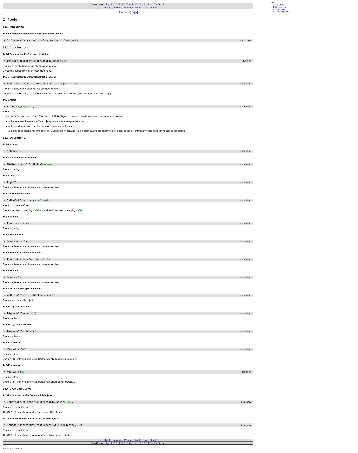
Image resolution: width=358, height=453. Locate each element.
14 (151, 4)
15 (155, 4)
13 (147, 4)
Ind (163, 4)
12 (143, 4)
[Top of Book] (104, 7)
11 (140, 4)
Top (107, 4)
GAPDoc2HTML (17, 448)
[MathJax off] (125, 12)
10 (136, 4)
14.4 (279, 11)
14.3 (277, 9)
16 (159, 4)
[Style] (134, 12)
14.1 (277, 5)
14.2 (278, 7)
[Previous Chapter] (133, 7)
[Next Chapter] (151, 7)
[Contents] (117, 7)
